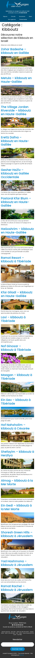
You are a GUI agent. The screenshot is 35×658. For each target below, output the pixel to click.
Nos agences (12, 19)
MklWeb (22, 655)
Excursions (22, 16)
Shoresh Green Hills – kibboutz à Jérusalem (17, 534)
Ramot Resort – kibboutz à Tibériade (16, 259)
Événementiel (23, 19)
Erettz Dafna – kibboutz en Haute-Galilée (15, 141)
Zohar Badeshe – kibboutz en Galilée (15, 51)
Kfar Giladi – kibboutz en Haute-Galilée (16, 294)
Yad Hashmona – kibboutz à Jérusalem (17, 563)
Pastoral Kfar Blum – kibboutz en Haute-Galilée (16, 202)
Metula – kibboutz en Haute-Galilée (16, 80)
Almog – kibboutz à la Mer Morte (17, 482)
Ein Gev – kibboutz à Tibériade (16, 401)
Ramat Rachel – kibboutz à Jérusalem (17, 588)
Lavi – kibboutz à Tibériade (13, 319)
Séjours (5, 16)
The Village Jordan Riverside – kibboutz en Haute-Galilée (16, 110)
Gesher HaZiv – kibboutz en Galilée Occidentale (15, 173)
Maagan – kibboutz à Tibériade (16, 377)
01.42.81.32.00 (23, 13)
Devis (30, 16)
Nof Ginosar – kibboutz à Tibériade (16, 348)
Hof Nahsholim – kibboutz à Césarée (15, 426)
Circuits (13, 16)
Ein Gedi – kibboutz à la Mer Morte (16, 507)
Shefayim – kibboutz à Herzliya (17, 453)
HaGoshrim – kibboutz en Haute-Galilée (17, 231)
